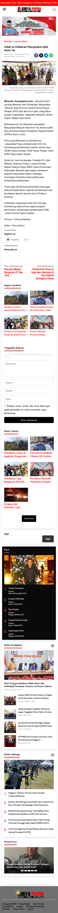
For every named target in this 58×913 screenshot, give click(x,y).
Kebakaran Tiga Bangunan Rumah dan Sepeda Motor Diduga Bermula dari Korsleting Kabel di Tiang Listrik (15, 333)
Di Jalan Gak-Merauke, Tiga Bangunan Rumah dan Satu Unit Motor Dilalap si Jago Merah (15, 506)
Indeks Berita (38, 904)
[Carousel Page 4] (32, 870)
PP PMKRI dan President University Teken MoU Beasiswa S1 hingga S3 (35, 738)
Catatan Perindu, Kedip (17, 620)
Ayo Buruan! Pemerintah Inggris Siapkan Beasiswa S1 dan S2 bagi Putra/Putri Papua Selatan (35, 724)
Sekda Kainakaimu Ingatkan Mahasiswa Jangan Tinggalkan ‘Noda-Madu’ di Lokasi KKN (35, 711)
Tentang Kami (8, 906)
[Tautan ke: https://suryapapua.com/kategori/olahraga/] (52, 755)
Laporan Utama (9, 56)
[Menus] (4, 9)
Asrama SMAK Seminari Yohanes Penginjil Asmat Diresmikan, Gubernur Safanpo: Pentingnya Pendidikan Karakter (35, 697)
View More (29, 518)
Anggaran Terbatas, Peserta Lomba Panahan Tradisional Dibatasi (26, 794)
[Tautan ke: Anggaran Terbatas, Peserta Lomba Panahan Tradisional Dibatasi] (29, 774)
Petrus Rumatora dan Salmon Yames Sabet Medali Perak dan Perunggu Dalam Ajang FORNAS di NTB (29, 821)
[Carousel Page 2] (25, 870)
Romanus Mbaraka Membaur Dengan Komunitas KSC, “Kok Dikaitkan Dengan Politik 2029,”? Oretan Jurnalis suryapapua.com (40, 333)
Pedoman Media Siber (35, 906)
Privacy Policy (19, 909)
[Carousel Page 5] (35, 870)
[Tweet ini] (41, 55)
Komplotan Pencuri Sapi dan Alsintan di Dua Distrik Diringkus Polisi (42, 272)
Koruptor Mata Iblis (16, 599)
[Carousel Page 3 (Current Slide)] (29, 870)
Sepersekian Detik (16, 631)
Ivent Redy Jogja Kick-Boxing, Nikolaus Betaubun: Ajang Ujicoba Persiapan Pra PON (30, 830)
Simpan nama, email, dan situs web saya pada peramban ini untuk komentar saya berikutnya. (27, 409)
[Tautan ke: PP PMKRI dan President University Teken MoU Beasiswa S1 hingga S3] (10, 740)
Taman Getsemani (16, 588)
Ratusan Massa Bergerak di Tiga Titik (13, 270)
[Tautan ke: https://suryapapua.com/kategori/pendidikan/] (52, 645)
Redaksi (20, 906)
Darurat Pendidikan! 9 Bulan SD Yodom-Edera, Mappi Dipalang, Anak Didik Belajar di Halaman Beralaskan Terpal (41, 309)
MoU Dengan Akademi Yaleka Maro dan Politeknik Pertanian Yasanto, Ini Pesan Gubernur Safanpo (28, 685)
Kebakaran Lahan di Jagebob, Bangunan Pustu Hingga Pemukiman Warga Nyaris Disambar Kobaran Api (15, 309)
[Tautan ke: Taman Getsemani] (29, 570)
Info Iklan (6, 909)
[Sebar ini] (36, 55)
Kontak (31, 909)
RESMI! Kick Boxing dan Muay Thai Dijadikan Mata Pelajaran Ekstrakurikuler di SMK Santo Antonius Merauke (28, 813)
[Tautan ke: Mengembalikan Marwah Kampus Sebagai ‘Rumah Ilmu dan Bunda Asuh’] (29, 860)
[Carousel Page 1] (22, 870)
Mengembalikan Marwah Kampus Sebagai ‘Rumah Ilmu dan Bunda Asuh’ (27, 865)
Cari (6, 534)
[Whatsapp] (51, 55)
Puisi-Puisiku (13, 609)
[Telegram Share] (46, 55)
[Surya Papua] (29, 9)
